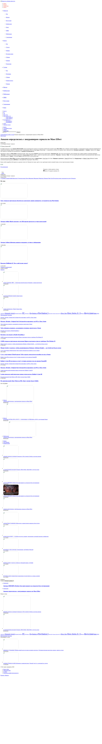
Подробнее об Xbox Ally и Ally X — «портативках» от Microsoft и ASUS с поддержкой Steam (25, 419)
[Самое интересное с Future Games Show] (11, 307)
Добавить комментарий (6, 267)
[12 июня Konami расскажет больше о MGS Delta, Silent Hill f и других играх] (11, 468)
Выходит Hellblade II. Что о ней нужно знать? (14, 263)
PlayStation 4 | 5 (6, 119)
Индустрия (8, 20)
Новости (5, 10)
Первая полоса (9, 80)
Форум (5, 111)
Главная (2, 134)
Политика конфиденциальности (11, 673)
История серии (9, 54)
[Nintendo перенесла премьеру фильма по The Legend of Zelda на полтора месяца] (11, 455)
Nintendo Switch (7, 124)
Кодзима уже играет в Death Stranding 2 (13, 334)
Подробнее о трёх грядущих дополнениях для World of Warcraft (18, 549)
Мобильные (9, 34)
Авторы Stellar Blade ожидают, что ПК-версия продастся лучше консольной (23, 221)
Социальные (9, 37)
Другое (8, 47)
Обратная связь (7, 670)
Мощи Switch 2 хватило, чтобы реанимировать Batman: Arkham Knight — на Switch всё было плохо (31, 348)
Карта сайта (6, 669)
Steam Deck (51, 313)
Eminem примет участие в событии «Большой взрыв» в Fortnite (18, 562)
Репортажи (8, 64)
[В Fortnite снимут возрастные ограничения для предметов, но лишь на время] (11, 574)
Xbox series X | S (7, 116)
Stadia (4, 123)
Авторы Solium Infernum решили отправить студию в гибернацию (21, 242)
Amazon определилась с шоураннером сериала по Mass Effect (17, 401)
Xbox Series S (9, 118)
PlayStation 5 (9, 122)
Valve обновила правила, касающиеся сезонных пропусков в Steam (21, 328)
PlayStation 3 (27, 313)
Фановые (9, 315)
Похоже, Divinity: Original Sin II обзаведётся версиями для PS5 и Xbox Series (23, 321)
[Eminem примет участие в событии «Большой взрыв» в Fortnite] (11, 561)
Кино (7, 27)
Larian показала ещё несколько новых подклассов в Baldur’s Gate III (21, 374)
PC (4, 112)
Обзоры (8, 57)
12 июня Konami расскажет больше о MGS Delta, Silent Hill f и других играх (21, 469)
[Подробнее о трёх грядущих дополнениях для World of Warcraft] (11, 548)
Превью (8, 60)
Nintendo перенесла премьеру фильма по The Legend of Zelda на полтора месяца (22, 456)
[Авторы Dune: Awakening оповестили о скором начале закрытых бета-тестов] (11, 522)
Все (7, 14)
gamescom (3, 313)
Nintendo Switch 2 (18, 313)
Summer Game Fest (56, 313)
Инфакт (8, 50)
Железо (8, 17)
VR (4, 113)
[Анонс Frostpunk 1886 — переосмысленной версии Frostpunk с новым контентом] (11, 281)
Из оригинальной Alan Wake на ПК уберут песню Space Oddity (20, 381)
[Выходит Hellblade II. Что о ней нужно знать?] (14, 260)
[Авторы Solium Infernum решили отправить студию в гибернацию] (14, 239)
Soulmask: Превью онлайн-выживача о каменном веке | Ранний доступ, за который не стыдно (25, 663)
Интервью (8, 74)
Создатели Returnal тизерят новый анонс (13, 295)
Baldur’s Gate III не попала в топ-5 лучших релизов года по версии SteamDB (23, 361)
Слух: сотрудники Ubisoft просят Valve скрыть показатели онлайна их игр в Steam (26, 354)
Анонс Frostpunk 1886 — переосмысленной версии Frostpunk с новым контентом (22, 282)
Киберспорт (9, 24)
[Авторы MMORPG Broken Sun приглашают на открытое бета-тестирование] (11, 481)
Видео (5, 40)
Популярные (6, 442)
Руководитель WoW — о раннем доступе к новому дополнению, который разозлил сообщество (26, 536)
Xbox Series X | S (74, 313)
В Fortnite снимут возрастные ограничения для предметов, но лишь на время (21, 576)
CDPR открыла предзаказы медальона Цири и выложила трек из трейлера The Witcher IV (28, 341)
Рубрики (3, 580)
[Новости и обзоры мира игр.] (8, 1)
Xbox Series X (9, 117)
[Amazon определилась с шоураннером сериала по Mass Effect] (11, 507)
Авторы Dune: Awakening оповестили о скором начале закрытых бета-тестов (21, 523)
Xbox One (5, 114)
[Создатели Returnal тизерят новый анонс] (11, 294)
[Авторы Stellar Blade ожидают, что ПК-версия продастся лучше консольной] (14, 218)
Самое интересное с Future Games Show (12, 309)
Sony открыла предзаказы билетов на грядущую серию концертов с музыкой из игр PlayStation (30, 200)
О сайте (5, 671)
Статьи (5, 67)
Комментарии (6, 443)
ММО (7, 30)
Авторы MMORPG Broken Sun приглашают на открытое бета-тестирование (21, 482)
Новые (5, 441)
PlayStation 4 (9, 121)
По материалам (4, 166)
